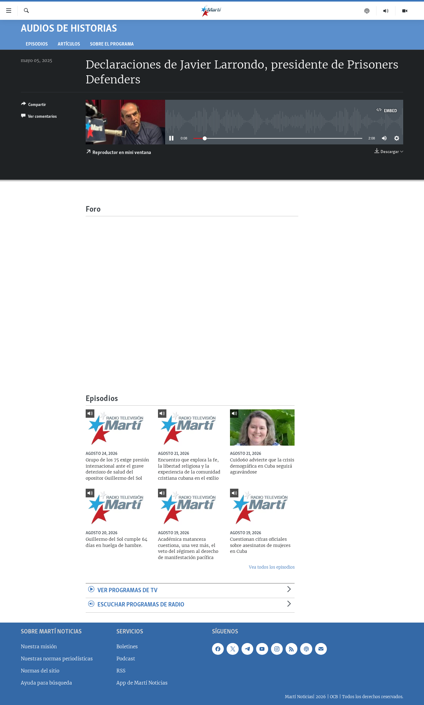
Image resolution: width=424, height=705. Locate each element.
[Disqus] (192, 293)
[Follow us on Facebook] (218, 649)
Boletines (127, 647)
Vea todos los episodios (272, 567)
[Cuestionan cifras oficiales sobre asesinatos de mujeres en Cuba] (262, 507)
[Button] (33, 106)
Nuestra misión (39, 647)
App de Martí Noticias (142, 683)
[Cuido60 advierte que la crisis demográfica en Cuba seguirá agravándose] (262, 427)
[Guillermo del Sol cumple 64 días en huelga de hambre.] (118, 507)
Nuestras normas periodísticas (57, 659)
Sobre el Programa (112, 44)
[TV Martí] (404, 10)
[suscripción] (321, 649)
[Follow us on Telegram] (247, 649)
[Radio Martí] (386, 10)
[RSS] (291, 649)
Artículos (69, 44)
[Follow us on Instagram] (277, 649)
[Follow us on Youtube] (262, 649)
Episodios (37, 44)
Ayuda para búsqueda (46, 683)
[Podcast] (367, 10)
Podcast (125, 659)
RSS (120, 671)
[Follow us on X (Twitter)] (232, 649)
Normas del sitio (40, 671)
